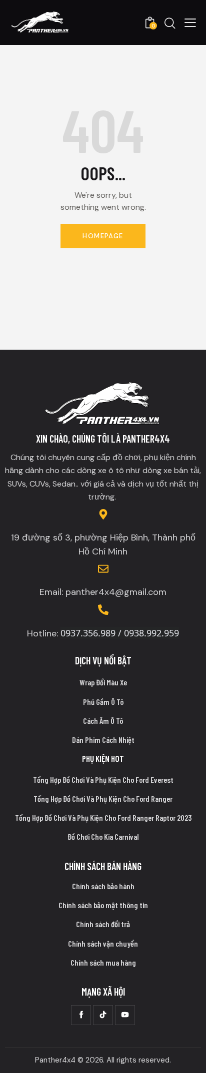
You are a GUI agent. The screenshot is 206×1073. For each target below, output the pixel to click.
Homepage (102, 236)
